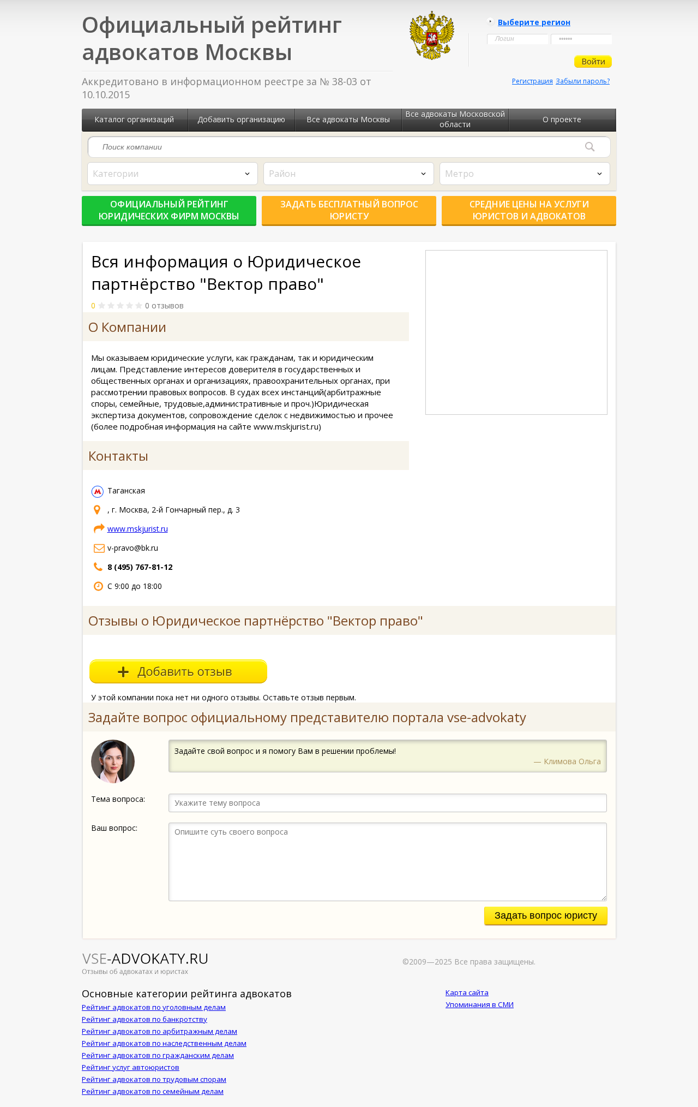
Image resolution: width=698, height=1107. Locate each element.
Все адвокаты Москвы (348, 119)
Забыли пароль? (583, 81)
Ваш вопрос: (114, 828)
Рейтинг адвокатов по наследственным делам (164, 1043)
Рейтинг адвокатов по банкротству (144, 1019)
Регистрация (532, 81)
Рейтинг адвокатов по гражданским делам (158, 1055)
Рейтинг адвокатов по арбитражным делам (159, 1031)
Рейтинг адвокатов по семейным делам (153, 1091)
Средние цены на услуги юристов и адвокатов (529, 210)
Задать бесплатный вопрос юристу (349, 210)
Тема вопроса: (118, 799)
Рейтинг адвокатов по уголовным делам (154, 1007)
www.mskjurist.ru (137, 528)
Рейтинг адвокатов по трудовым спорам (154, 1079)
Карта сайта (467, 992)
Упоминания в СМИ (480, 1004)
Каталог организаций (134, 119)
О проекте (562, 119)
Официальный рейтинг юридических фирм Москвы (169, 210)
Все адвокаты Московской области (455, 119)
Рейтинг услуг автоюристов (130, 1067)
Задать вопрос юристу (546, 915)
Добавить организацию (241, 119)
